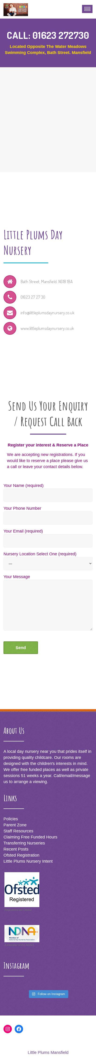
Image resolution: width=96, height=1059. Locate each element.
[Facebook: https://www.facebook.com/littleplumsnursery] (19, 1029)
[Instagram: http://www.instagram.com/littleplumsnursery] (7, 1029)
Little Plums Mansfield (48, 1052)
